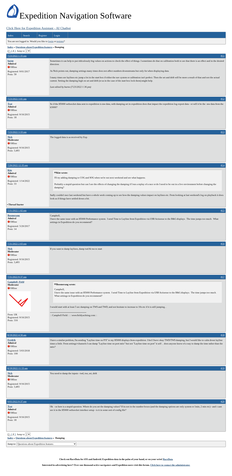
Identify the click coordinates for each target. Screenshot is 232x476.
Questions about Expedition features (34, 47)
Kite (10, 170)
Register (43, 35)
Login (57, 35)
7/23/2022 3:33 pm (16, 132)
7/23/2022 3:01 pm (16, 98)
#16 (223, 243)
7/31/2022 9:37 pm (16, 277)
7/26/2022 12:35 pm (17, 165)
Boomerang (14, 215)
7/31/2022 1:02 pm (16, 210)
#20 (223, 401)
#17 (223, 277)
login (50, 41)
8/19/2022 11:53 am (17, 368)
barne (11, 60)
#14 (223, 165)
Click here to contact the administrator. (170, 465)
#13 (223, 132)
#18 (223, 335)
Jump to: (12, 444)
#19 (223, 368)
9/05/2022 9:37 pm (16, 401)
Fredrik (12, 340)
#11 (223, 55)
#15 (223, 210)
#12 (223, 98)
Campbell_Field (16, 281)
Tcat (10, 103)
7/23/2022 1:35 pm (16, 55)
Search (26, 35)
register (60, 41)
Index (10, 35)
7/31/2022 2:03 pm (16, 243)
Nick (10, 137)
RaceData (168, 459)
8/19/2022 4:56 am (16, 335)
